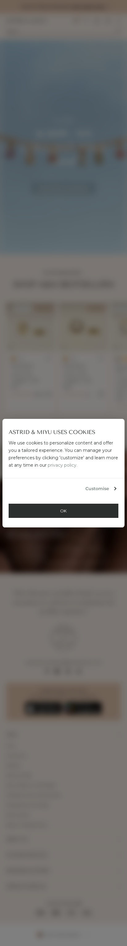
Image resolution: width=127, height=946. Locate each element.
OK (63, 510)
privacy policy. (62, 465)
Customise (97, 488)
